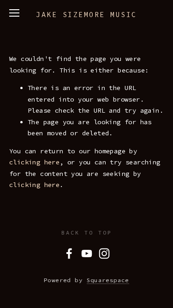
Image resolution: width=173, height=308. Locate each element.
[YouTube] (86, 253)
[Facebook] (69, 253)
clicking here (34, 162)
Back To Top (86, 232)
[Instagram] (104, 253)
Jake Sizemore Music (86, 14)
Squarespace (108, 280)
